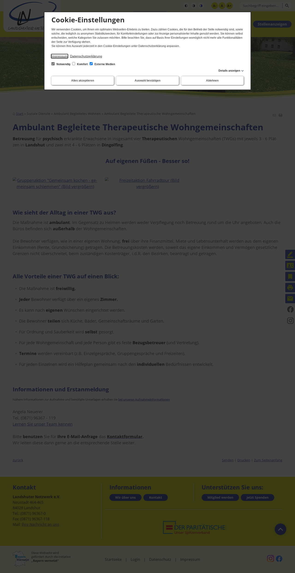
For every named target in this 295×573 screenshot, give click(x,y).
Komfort (82, 64)
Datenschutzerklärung (86, 56)
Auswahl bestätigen (147, 80)
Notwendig (63, 64)
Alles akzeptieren (82, 80)
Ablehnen (212, 80)
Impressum (59, 56)
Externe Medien (104, 64)
